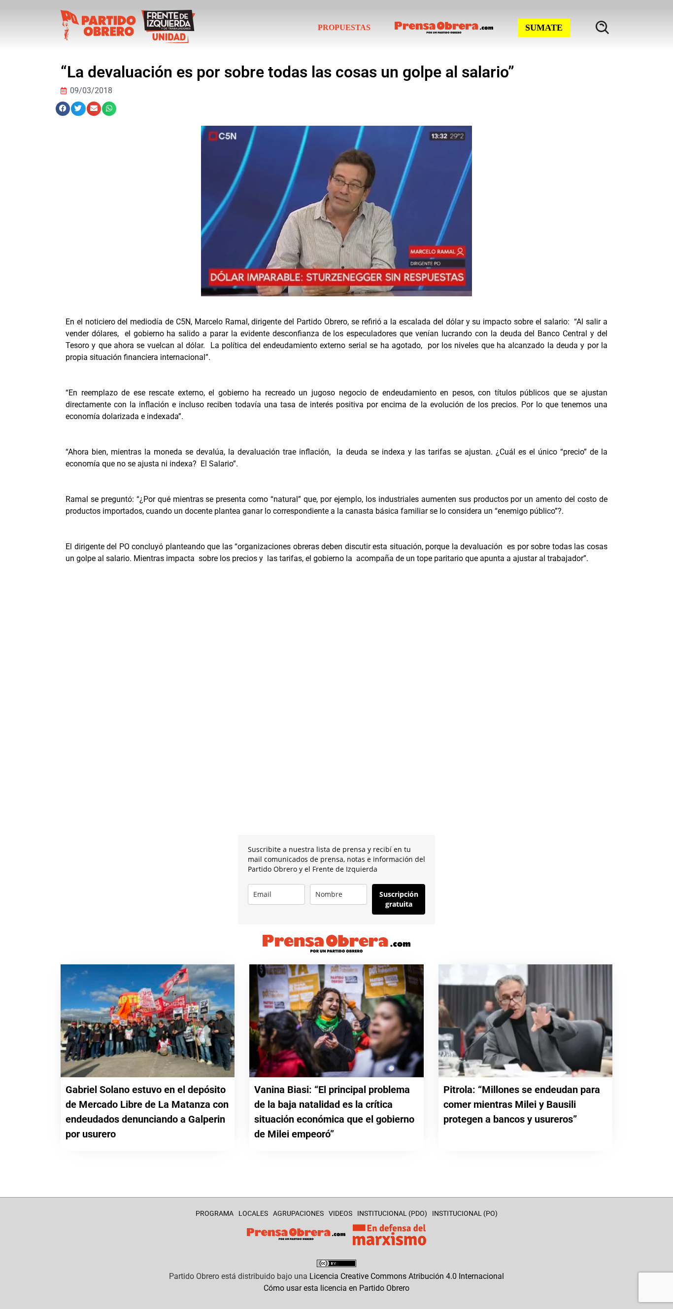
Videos (340, 1213)
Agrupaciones (298, 1213)
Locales (253, 1213)
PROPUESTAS (344, 27)
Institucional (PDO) (392, 1213)
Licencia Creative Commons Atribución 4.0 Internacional (406, 1276)
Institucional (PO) (465, 1213)
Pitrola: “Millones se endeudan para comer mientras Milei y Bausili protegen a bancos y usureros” (521, 1104)
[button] (63, 109)
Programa (215, 1213)
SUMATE (544, 28)
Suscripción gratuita (398, 899)
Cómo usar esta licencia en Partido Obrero (336, 1288)
